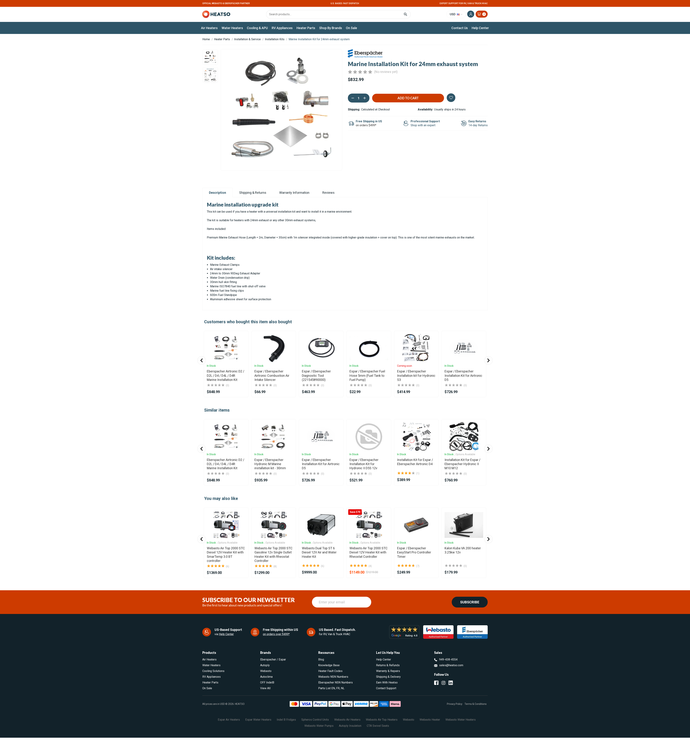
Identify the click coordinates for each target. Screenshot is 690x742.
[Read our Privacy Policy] (376, 406)
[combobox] (345, 388)
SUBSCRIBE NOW (345, 419)
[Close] (380, 318)
